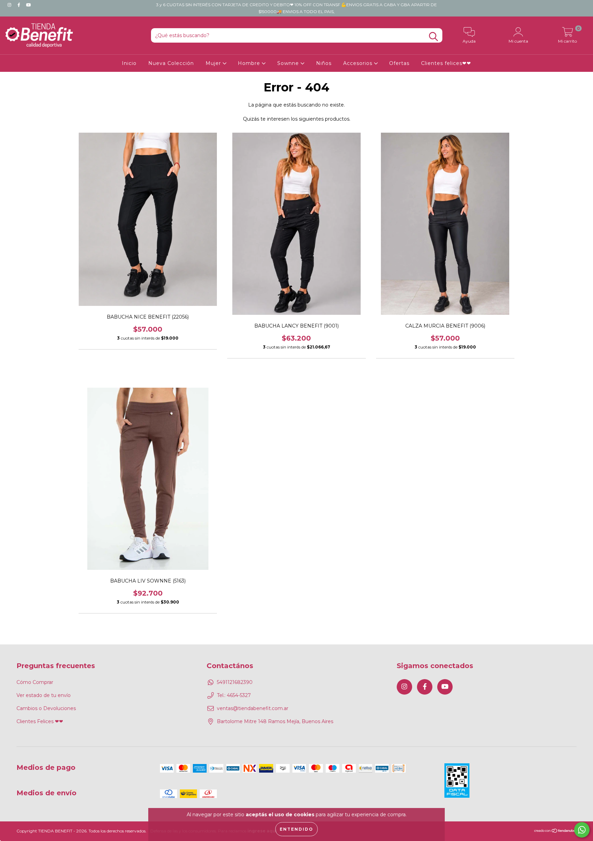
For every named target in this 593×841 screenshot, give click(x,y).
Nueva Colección (171, 63)
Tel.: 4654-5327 (234, 695)
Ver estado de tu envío (43, 695)
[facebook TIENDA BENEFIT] (19, 5)
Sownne (289, 63)
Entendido (296, 829)
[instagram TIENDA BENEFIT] (10, 5)
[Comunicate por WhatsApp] (582, 830)
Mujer (214, 63)
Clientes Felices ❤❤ (39, 721)
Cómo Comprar (34, 682)
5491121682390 (235, 682)
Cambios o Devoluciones (46, 708)
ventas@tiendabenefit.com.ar (252, 708)
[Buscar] (433, 37)
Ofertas (399, 63)
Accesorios (358, 63)
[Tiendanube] (555, 831)
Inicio (129, 63)
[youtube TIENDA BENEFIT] (28, 5)
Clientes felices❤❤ (446, 63)
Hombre (250, 63)
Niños (324, 63)
